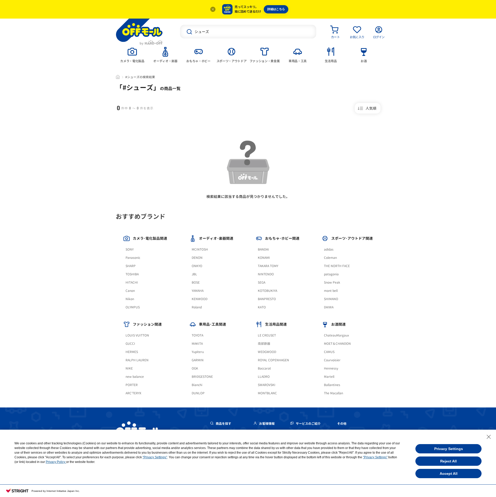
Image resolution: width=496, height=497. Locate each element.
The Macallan (333, 393)
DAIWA (329, 307)
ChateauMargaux (336, 335)
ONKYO (197, 266)
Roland (197, 307)
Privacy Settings (448, 449)
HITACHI (132, 282)
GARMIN (198, 360)
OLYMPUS (133, 307)
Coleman (330, 257)
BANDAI (263, 249)
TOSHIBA (132, 274)
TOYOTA (197, 335)
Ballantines (332, 385)
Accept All (449, 473)
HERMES (132, 352)
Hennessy (331, 368)
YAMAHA (198, 290)
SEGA (261, 282)
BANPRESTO (267, 299)
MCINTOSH (200, 249)
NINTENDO (266, 274)
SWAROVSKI (266, 385)
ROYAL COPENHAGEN (273, 360)
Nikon (130, 299)
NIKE (129, 368)
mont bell (331, 290)
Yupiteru (198, 352)
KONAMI (264, 257)
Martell (329, 376)
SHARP (131, 266)
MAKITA (197, 343)
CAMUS (329, 352)
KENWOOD (199, 299)
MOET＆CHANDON (337, 343)
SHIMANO (331, 299)
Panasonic (133, 257)
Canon (130, 290)
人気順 (371, 108)
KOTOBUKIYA (267, 290)
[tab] (132, 54)
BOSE (196, 282)
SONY (130, 249)
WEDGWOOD (267, 352)
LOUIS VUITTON (137, 335)
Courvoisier (332, 360)
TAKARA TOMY (268, 266)
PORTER (132, 385)
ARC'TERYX (133, 393)
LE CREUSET (267, 335)
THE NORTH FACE (337, 266)
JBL (194, 274)
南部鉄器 (264, 343)
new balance (135, 376)
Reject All (448, 461)
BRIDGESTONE (202, 376)
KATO (262, 307)
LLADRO (264, 376)
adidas (329, 249)
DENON (197, 257)
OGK (195, 368)
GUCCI (130, 343)
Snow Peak (332, 282)
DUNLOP (198, 393)
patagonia (331, 274)
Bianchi (197, 385)
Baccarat (264, 368)
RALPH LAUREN (137, 360)
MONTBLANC (267, 393)
